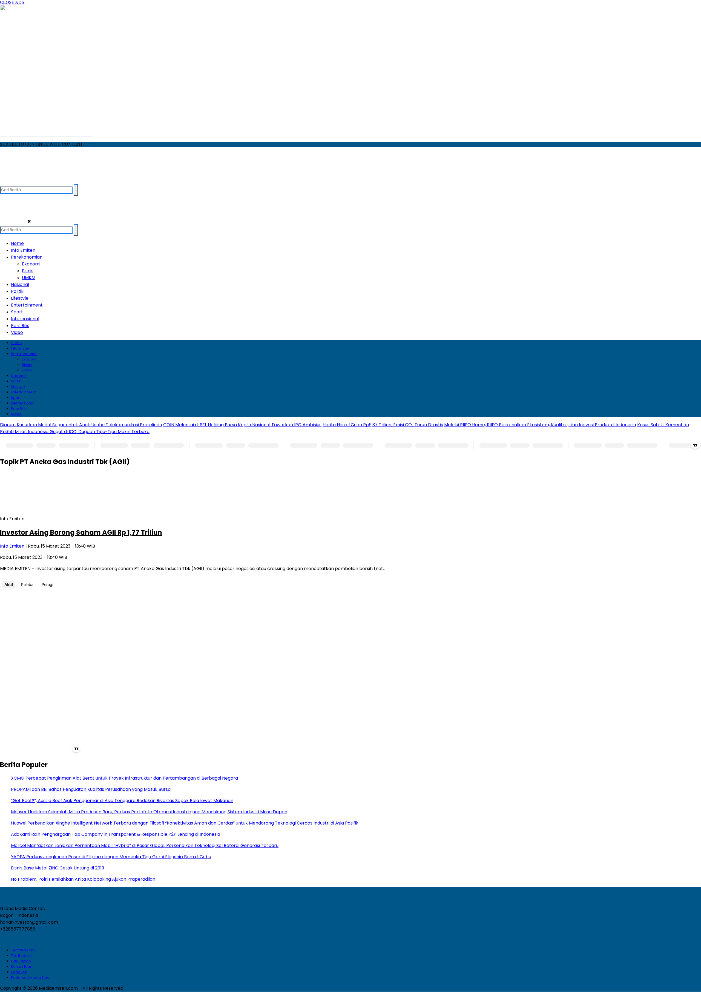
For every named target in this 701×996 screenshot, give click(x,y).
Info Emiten (23, 250)
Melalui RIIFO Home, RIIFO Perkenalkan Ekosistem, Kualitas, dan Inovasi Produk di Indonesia (540, 425)
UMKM (28, 277)
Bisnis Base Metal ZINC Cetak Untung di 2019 (57, 868)
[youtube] (37, 181)
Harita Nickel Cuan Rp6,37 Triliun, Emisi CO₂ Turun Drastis (383, 425)
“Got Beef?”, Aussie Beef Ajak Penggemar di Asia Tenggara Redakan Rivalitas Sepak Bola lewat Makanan (122, 800)
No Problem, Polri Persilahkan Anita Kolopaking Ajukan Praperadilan (83, 879)
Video (17, 332)
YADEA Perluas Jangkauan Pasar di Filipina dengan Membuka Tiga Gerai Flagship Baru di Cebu (111, 857)
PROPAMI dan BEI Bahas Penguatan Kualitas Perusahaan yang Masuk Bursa (91, 789)
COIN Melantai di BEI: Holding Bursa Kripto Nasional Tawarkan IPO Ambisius (242, 425)
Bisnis (27, 271)
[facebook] (5, 181)
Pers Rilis (20, 325)
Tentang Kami (23, 950)
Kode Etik (19, 972)
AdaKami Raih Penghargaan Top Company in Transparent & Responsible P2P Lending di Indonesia (115, 834)
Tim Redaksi (21, 955)
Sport (17, 312)
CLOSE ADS (12, 2)
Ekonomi (31, 264)
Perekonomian (26, 257)
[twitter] (15, 181)
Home (17, 243)
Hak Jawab (21, 961)
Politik (17, 291)
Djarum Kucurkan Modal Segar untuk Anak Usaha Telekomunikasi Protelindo (81, 425)
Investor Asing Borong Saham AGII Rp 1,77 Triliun (81, 532)
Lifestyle (19, 298)
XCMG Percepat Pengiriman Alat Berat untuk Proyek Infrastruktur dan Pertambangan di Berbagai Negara (124, 778)
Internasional (25, 319)
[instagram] (26, 181)
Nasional (20, 284)
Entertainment (27, 305)
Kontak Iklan (21, 966)
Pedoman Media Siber (31, 977)
